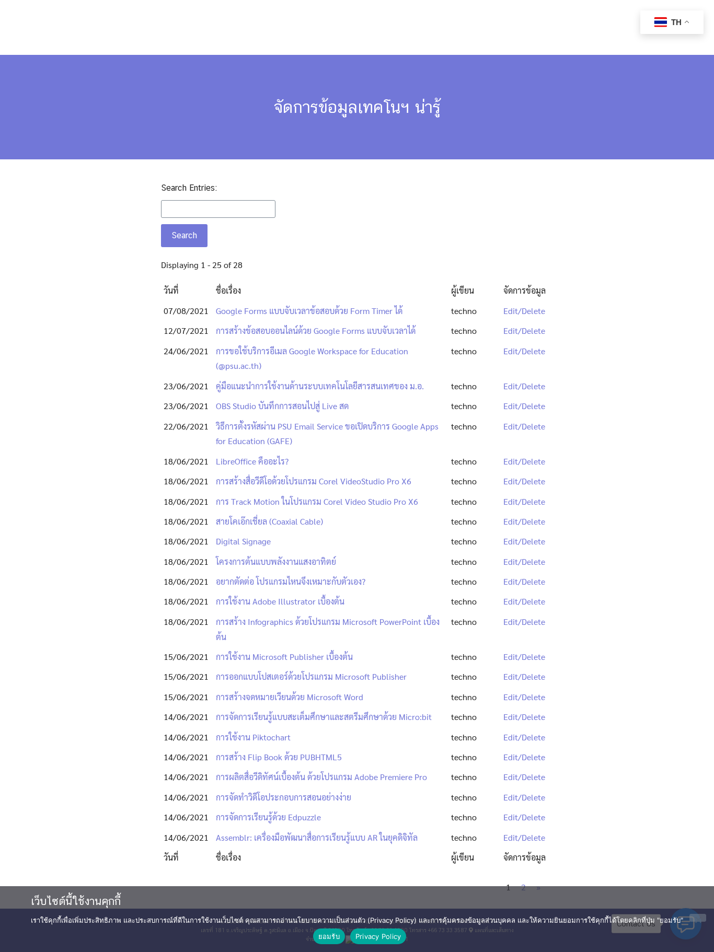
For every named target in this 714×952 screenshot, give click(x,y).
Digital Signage (243, 541)
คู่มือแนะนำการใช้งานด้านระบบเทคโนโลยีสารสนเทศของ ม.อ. (320, 385)
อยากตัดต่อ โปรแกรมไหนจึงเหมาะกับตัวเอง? (290, 581)
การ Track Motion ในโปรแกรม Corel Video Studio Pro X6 (317, 501)
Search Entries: (189, 188)
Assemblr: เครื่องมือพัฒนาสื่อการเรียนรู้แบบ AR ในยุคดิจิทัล (317, 837)
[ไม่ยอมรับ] (697, 918)
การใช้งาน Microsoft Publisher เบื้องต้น (284, 656)
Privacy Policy (378, 936)
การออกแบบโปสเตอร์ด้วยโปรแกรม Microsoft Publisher (311, 676)
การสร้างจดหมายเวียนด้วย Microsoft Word (289, 696)
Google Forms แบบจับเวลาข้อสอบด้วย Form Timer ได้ (309, 310)
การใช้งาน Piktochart (253, 737)
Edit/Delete (524, 310)
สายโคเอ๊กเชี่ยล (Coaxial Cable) (269, 521)
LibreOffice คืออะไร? (252, 461)
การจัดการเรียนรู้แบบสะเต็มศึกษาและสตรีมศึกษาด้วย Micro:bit (324, 716)
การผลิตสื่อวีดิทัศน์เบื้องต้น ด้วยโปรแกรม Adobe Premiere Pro (321, 776)
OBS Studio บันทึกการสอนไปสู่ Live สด (282, 405)
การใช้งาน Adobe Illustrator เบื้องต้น (280, 601)
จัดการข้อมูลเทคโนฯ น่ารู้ (357, 107)
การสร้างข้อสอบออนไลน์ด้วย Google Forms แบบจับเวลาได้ (316, 330)
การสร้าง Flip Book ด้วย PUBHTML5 (279, 756)
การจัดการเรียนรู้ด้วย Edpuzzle (268, 816)
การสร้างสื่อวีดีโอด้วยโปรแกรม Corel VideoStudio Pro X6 (313, 480)
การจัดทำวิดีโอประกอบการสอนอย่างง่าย (283, 797)
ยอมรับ (329, 936)
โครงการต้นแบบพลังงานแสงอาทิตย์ (276, 561)
